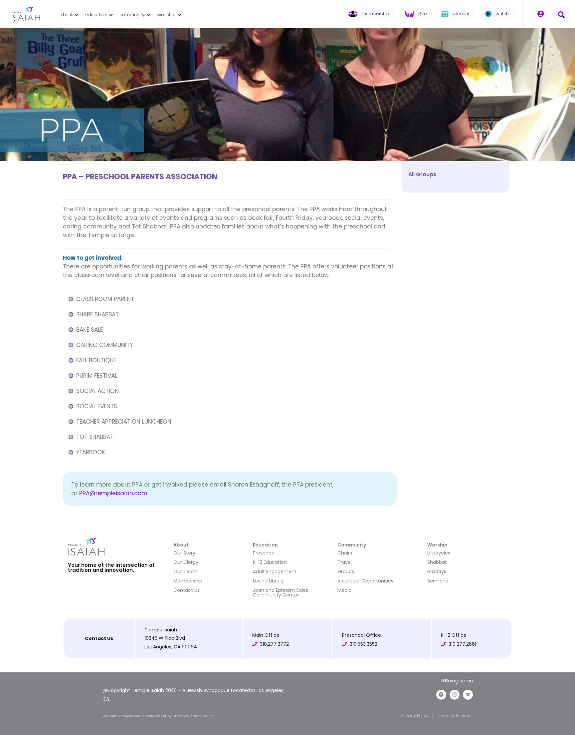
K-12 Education (270, 562)
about (66, 15)
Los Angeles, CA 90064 (170, 646)
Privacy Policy (415, 715)
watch (501, 14)
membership (375, 14)
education (96, 15)
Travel (344, 562)
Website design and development (134, 716)
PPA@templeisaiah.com (113, 493)
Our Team (185, 571)
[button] (561, 14)
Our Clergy (185, 562)
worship (166, 15)
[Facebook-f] (441, 695)
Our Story (184, 553)
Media (344, 590)
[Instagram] (455, 695)
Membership (187, 580)
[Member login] (540, 14)
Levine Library (268, 580)
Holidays (436, 571)
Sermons (437, 580)
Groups (345, 571)
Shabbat (437, 562)
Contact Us (186, 590)
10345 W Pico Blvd (164, 638)
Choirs (344, 553)
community (131, 15)
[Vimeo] (468, 695)
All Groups (422, 174)
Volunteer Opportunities (365, 580)
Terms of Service (453, 715)
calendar (461, 14)
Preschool (264, 553)
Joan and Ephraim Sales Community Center (280, 592)
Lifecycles (438, 553)
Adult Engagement (274, 571)
